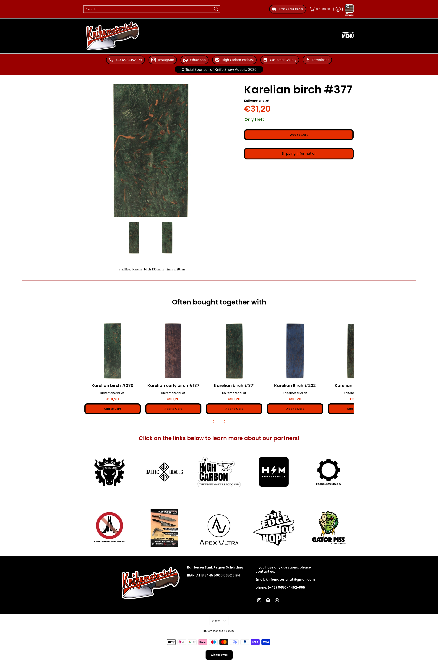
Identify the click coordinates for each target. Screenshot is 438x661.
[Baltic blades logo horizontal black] (164, 472)
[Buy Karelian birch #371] (234, 351)
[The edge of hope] (274, 528)
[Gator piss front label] (328, 528)
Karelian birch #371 (234, 385)
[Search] (216, 9)
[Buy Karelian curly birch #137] (173, 351)
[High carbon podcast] (219, 472)
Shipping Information (299, 153)
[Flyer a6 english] (164, 528)
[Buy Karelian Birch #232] (295, 351)
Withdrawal (219, 655)
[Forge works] (328, 472)
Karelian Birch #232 (295, 385)
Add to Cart (299, 135)
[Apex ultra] (219, 527)
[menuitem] (320, 9)
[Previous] (214, 421)
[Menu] (348, 36)
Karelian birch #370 (112, 385)
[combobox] (148, 9)
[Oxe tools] (109, 472)
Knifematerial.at (256, 101)
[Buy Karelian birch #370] (112, 351)
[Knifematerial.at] (112, 36)
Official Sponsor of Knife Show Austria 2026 (219, 69)
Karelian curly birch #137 (173, 385)
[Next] (224, 421)
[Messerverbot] (109, 528)
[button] (259, 600)
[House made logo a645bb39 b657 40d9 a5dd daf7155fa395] (274, 472)
